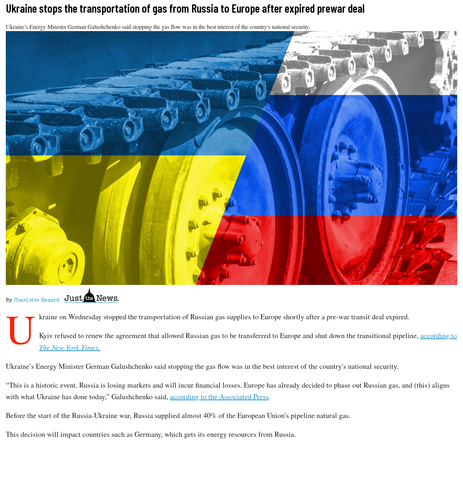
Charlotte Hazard (36, 300)
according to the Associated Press (219, 396)
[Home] (91, 296)
